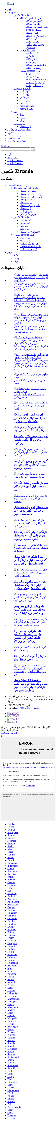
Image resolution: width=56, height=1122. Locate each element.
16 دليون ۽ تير (33, 76)
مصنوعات (12, 12)
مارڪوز (30, 56)
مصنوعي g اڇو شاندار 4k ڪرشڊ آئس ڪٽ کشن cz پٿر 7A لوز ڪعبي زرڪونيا (29, 610)
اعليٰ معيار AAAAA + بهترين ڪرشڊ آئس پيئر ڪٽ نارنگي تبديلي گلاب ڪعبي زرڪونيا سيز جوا (31, 685)
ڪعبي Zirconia (21, 15)
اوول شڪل (32, 32)
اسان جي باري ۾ (16, 140)
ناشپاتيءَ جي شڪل (36, 35)
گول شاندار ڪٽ (34, 85)
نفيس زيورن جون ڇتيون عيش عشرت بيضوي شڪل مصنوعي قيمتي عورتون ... (29, 329)
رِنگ (22, 120)
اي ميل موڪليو (9, 733)
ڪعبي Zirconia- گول (30, 70)
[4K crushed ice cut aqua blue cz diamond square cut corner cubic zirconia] (31, 408)
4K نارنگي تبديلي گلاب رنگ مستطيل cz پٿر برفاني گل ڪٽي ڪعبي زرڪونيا (30, 535)
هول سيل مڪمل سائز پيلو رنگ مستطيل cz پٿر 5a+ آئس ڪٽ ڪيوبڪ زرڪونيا (30, 585)
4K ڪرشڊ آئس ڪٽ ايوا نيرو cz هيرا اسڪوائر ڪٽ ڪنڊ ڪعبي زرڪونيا (29, 418)
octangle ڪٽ (26, 109)
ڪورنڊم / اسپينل (22, 88)
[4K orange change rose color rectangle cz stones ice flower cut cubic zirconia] (31, 526)
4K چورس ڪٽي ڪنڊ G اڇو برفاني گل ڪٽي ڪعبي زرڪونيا (31, 440)
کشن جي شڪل (34, 21)
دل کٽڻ (23, 103)
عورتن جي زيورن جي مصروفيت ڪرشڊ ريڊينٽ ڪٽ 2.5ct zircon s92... (30, 306)
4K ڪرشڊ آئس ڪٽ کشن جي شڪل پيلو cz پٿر (30, 657)
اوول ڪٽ (25, 94)
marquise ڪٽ (27, 106)
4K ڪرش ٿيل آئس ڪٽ (32, 18)
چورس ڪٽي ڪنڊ (35, 44)
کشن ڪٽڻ (31, 59)
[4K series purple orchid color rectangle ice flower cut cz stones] (31, 476)
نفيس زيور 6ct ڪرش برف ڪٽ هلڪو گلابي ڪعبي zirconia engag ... (30, 366)
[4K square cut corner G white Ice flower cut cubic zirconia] (31, 430)
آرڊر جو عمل (14, 138)
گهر (9, 9)
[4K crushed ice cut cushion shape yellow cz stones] (31, 650)
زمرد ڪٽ (31, 62)
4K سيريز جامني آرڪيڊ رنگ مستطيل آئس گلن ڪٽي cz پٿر (31, 486)
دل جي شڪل (33, 24)
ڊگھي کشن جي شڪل (37, 27)
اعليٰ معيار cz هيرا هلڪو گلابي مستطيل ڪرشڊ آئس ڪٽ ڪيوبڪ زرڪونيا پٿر (30, 560)
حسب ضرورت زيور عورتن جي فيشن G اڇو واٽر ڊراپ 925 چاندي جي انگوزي (31, 286)
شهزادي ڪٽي (33, 68)
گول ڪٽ (25, 91)
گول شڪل (31, 38)
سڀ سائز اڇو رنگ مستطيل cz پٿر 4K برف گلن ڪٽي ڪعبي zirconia (31, 511)
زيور (16, 111)
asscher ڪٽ (32, 53)
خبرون (10, 132)
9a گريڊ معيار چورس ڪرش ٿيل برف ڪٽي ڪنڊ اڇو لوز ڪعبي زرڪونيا (31, 464)
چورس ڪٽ (32, 41)
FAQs (10, 135)
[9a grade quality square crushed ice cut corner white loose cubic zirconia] (31, 455)
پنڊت (22, 117)
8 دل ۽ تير (31, 73)
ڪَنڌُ (22, 114)
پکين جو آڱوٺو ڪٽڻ (35, 82)
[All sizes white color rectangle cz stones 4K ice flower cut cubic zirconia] (31, 501)
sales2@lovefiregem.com (27, 708)
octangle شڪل (33, 30)
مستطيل (30, 47)
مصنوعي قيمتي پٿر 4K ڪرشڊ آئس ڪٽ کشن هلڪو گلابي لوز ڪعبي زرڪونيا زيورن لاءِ (27, 636)
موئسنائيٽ (19, 123)
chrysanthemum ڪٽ (36, 79)
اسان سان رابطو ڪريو (18, 129)
